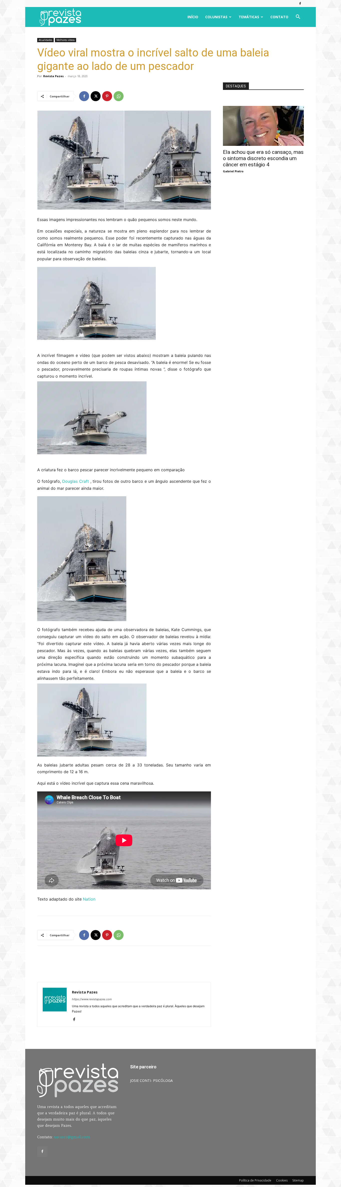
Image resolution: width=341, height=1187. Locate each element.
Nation (89, 899)
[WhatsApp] (119, 96)
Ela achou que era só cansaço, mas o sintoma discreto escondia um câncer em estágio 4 (263, 158)
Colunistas (216, 16)
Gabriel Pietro (233, 171)
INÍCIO (192, 16)
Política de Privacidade (255, 1180)
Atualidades (45, 40)
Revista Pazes (53, 76)
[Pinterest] (107, 96)
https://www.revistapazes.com (92, 999)
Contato (279, 16)
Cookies (282, 1180)
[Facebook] (300, 3)
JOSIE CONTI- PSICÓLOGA (151, 1080)
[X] (96, 96)
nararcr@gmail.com (72, 1137)
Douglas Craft (76, 481)
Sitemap (298, 1180)
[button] (298, 17)
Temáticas (249, 16)
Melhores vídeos (65, 40)
